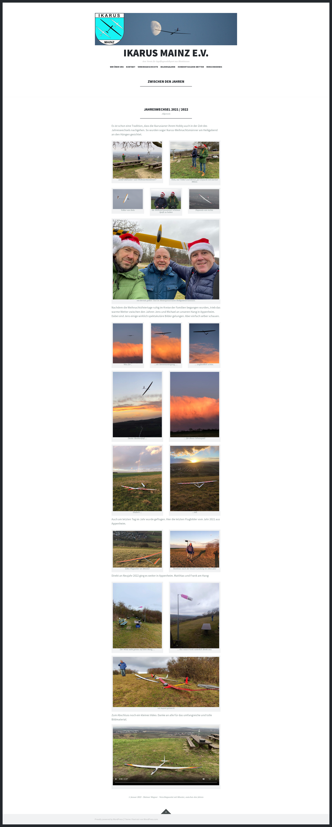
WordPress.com (151, 819)
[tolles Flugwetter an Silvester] (137, 549)
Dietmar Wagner (150, 797)
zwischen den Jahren (194, 797)
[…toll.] (194, 478)
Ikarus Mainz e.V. (166, 52)
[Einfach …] (137, 478)
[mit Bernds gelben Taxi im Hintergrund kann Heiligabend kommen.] (166, 259)
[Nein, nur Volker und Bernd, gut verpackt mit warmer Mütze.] (194, 160)
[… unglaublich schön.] (204, 343)
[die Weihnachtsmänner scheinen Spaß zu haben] (166, 199)
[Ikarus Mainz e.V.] (166, 29)
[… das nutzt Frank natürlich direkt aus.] (194, 615)
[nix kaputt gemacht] (166, 682)
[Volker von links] (128, 199)
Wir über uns (117, 66)
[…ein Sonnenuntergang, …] (166, 343)
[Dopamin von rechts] (204, 199)
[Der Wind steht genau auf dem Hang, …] (137, 615)
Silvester (180, 797)
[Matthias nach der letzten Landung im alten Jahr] (194, 549)
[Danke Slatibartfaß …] (137, 404)
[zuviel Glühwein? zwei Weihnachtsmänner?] (137, 160)
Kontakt (130, 66)
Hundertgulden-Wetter (191, 66)
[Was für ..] (128, 343)
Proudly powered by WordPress (109, 819)
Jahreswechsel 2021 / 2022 (166, 109)
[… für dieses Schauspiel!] (194, 404)
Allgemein (166, 113)
